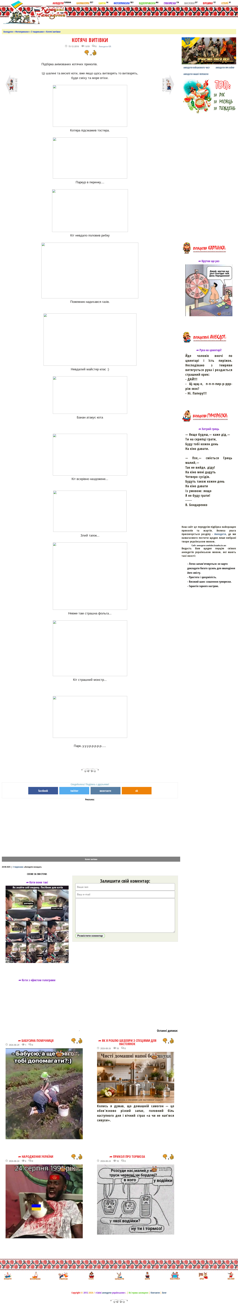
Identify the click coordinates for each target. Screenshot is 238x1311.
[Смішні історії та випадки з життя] (91, 1276)
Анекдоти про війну (225, 67)
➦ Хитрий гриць (209, 428)
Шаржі (103, 3)
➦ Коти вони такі (37, 882)
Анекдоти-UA (105, 46)
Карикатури (84, 3)
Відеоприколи (148, 3)
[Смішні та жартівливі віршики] (203, 1276)
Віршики (209, 3)
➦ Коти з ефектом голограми (37, 980)
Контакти (155, 1292)
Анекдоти (62, 3)
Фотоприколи (123, 3)
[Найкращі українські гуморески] (63, 1276)
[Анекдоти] (34, 12)
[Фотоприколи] (35, 1276)
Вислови (190, 3)
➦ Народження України (35, 1156)
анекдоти (106, 1292)
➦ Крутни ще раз (209, 261)
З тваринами (37, 31)
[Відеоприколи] (175, 1276)
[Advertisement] (140, 16)
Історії (226, 3)
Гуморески (171, 3)
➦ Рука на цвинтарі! (208, 350)
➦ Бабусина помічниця (36, 1040)
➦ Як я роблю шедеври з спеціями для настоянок (127, 1042)
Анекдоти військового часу (197, 67)
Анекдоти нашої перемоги (196, 74)
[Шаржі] (147, 1276)
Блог (164, 1292)
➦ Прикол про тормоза (127, 1156)
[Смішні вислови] (231, 1276)
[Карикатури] (119, 1276)
